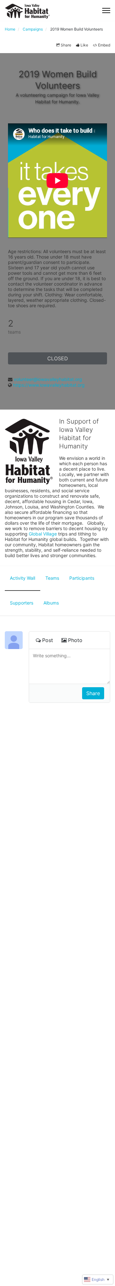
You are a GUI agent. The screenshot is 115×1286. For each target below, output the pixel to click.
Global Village (43, 533)
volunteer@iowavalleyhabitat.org (48, 379)
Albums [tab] (51, 602)
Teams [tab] (52, 578)
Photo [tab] (75, 640)
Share (66, 45)
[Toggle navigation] (106, 10)
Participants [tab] (81, 578)
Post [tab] (47, 640)
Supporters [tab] (21, 602)
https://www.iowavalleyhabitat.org (49, 385)
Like (84, 45)
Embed (104, 45)
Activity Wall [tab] (22, 578)
